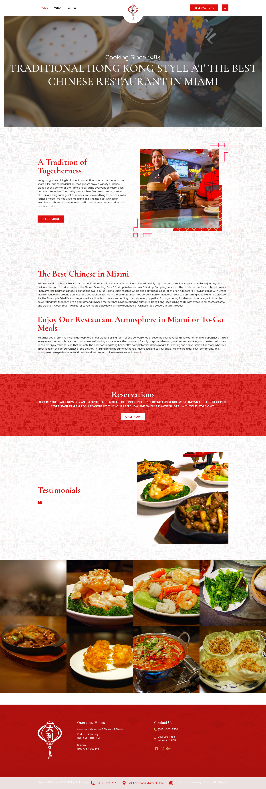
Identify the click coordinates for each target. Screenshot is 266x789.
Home (44, 8)
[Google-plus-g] (168, 748)
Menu (57, 8)
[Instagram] (162, 748)
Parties (71, 8)
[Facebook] (156, 748)
